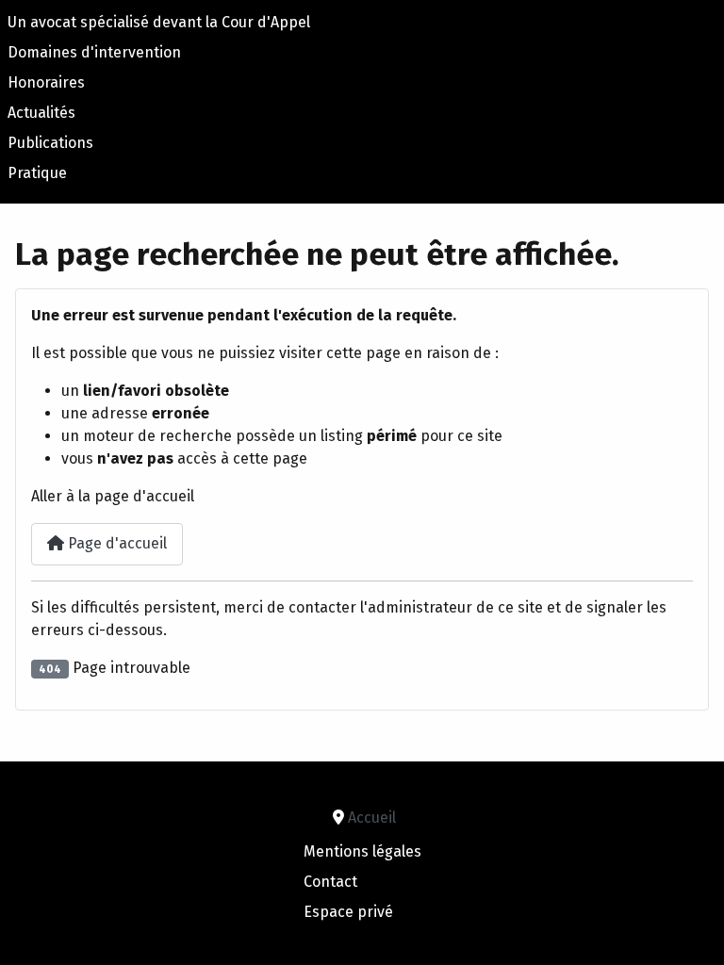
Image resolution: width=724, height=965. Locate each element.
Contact (330, 882)
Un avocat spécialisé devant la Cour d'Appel (159, 22)
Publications (50, 143)
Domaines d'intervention (94, 52)
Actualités (41, 113)
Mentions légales (362, 851)
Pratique (37, 173)
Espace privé (348, 912)
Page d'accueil (115, 543)
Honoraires (46, 82)
